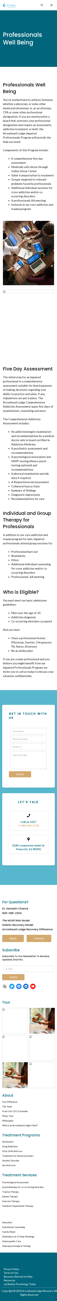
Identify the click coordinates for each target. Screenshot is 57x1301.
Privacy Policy (11, 1269)
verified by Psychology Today (20, 1284)
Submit (20, 774)
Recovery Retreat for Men (18, 1276)
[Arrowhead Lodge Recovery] (9, 5)
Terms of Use (11, 1272)
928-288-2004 (12, 913)
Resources (9, 1280)
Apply (13, 938)
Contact (39, 938)
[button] (42, 5)
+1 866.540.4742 (28, 825)
